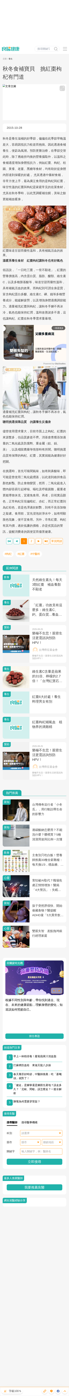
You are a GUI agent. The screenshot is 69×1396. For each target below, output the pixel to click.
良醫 (5, 59)
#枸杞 (8, 553)
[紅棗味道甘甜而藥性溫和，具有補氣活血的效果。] (34, 227)
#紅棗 (21, 553)
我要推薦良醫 (34, 1187)
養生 (11, 59)
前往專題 (34, 1036)
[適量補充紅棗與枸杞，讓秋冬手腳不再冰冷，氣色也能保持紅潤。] (34, 388)
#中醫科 (35, 553)
